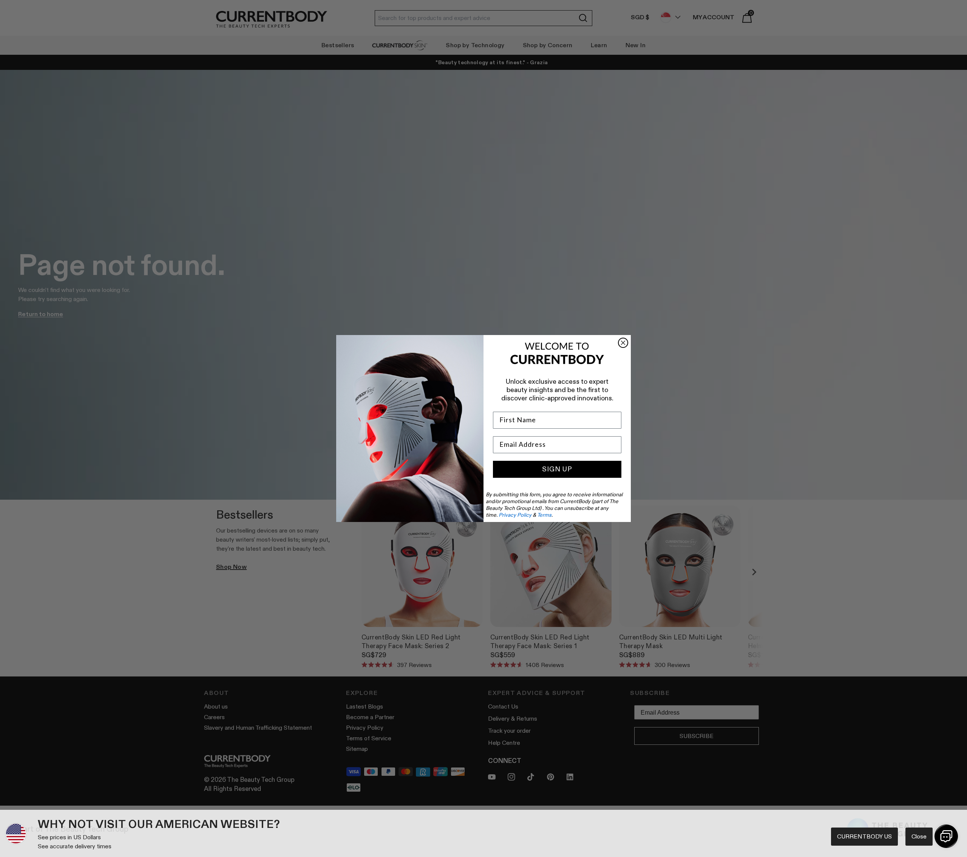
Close (919, 836)
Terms (544, 514)
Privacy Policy (515, 514)
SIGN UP (557, 469)
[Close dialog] (623, 342)
